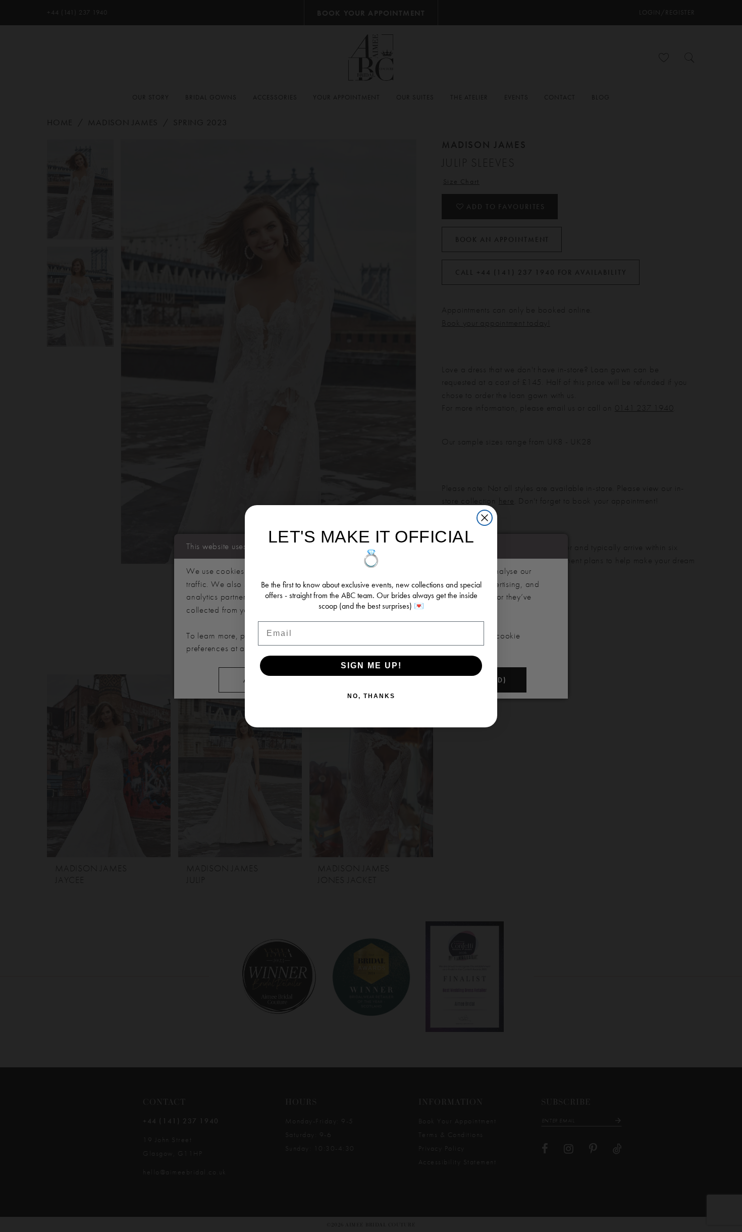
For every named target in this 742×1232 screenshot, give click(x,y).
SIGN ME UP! (371, 665)
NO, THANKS (371, 696)
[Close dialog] (484, 517)
